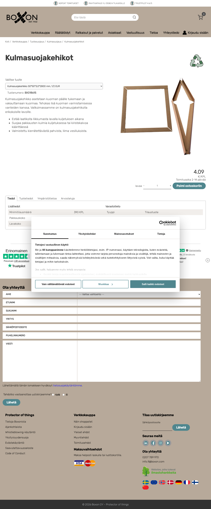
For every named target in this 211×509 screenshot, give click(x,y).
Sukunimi (11, 310)
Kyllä (57, 394)
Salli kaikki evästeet (153, 284)
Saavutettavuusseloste (19, 448)
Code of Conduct (15, 453)
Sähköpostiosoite (16, 327)
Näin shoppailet (83, 421)
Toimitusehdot (82, 442)
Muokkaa (103, 284)
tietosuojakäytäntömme (67, 385)
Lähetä (11, 402)
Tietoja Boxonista (15, 421)
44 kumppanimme (53, 249)
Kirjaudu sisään (83, 426)
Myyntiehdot (81, 437)
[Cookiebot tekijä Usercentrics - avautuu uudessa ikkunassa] (161, 223)
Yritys (10, 319)
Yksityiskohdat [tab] (86, 233)
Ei (67, 394)
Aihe (8, 294)
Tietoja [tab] (161, 233)
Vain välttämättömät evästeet (58, 284)
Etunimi (10, 302)
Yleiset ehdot (82, 432)
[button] (200, 17)
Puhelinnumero (15, 335)
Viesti (9, 343)
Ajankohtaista (13, 426)
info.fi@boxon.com (153, 461)
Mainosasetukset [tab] (124, 233)
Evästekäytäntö (14, 442)
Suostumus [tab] (50, 233)
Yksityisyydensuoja (17, 437)
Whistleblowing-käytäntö (20, 432)
